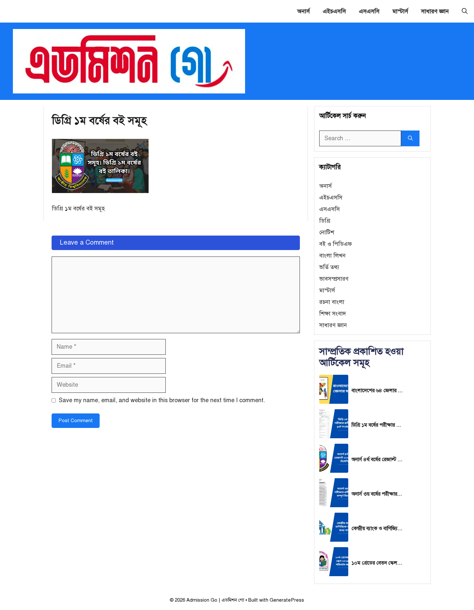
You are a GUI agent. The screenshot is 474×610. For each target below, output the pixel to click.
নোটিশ (326, 232)
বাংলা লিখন (332, 255)
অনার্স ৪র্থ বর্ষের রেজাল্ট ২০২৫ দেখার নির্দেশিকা (377, 459)
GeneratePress (287, 600)
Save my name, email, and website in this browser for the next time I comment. (162, 400)
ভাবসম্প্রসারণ (334, 278)
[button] (464, 11)
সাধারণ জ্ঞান (435, 11)
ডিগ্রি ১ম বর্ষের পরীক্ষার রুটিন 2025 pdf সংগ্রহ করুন (377, 425)
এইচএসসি (334, 11)
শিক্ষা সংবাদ (332, 313)
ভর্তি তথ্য (329, 267)
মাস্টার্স (400, 11)
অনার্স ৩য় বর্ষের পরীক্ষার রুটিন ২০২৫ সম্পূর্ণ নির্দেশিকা (377, 494)
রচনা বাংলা (331, 301)
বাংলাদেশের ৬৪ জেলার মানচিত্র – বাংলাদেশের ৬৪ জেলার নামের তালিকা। (377, 390)
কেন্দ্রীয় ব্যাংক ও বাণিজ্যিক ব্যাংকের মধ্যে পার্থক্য (377, 528)
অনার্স (303, 11)
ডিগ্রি (325, 220)
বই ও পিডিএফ (335, 243)
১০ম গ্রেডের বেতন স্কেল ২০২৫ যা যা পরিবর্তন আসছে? (377, 563)
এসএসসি (369, 11)
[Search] (410, 138)
